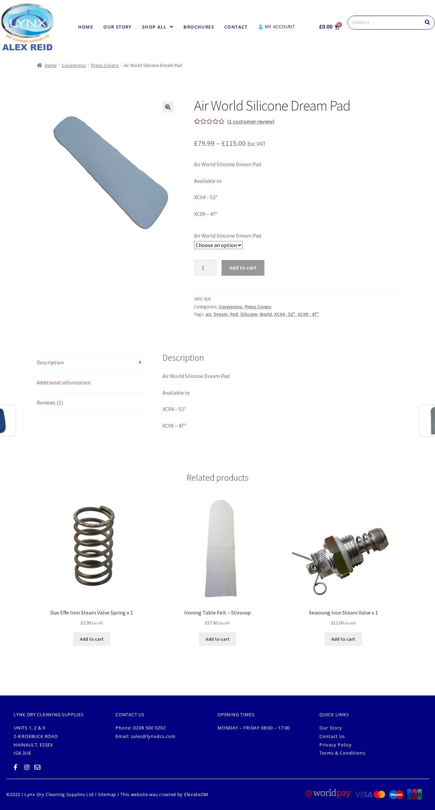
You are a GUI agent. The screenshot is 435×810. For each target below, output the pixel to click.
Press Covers (105, 65)
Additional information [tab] (64, 382)
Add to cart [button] (92, 639)
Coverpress (74, 65)
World (266, 314)
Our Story (117, 27)
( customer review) (251, 121)
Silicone (248, 314)
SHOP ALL (154, 27)
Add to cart (243, 267)
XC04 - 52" (284, 314)
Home (85, 27)
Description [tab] (50, 362)
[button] (158, 27)
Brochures (199, 27)
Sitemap (107, 794)
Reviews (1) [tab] (50, 402)
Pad (234, 314)
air (208, 314)
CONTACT (236, 27)
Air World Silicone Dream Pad (227, 235)
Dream (221, 314)
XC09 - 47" (308, 314)
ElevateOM (196, 794)
